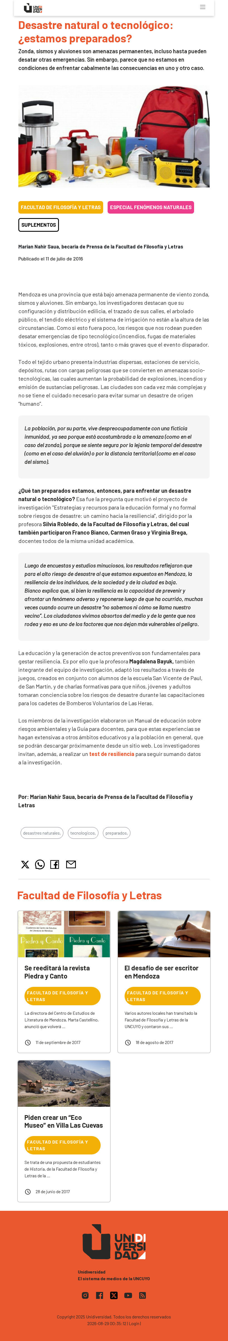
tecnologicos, (83, 832)
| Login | (134, 1323)
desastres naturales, (42, 832)
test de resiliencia (111, 753)
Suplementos (38, 225)
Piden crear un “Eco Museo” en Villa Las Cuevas (63, 1121)
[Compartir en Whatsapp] (40, 864)
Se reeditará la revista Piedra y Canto (57, 972)
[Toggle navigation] (203, 7)
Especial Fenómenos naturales (151, 207)
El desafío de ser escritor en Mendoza (162, 972)
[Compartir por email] (71, 863)
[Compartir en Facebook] (56, 864)
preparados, (116, 832)
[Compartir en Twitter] (25, 864)
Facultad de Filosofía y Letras (61, 207)
